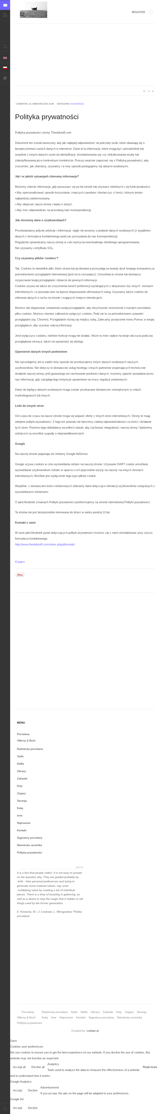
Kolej (20, 808)
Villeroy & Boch (26, 740)
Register (138, 12)
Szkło (20, 756)
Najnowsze (77, 104)
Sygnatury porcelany (29, 837)
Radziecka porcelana (30, 748)
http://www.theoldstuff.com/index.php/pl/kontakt (45, 544)
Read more (150, 1067)
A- (153, 91)
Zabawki (22, 778)
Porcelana (23, 734)
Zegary (21, 793)
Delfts (20, 763)
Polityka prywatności (29, 852)
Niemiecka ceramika (29, 845)
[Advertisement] (85, 54)
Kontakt (21, 830)
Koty (19, 785)
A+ (144, 91)
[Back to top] (5, 1109)
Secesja (22, 800)
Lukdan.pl (93, 1030)
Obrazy (21, 771)
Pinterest (5, 78)
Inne (19, 815)
